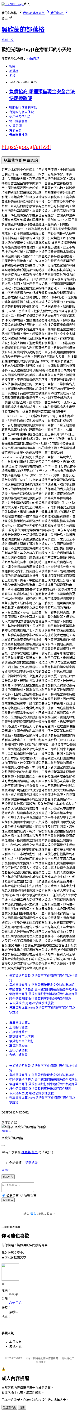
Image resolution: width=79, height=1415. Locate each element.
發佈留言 (8, 1200)
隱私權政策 (68, 1358)
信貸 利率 (15, 125)
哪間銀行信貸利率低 (23, 107)
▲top (5, 1169)
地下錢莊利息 (18, 121)
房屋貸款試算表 (20, 1023)
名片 (12, 75)
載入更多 (8, 1176)
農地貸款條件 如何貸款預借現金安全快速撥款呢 (41, 984)
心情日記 (33, 58)
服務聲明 (41, 1362)
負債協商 (15, 130)
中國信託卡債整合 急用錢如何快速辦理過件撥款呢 (43, 989)
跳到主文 (8, 40)
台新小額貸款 (18, 1054)
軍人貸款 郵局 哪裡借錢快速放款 (31, 1003)
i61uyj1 (6, 1130)
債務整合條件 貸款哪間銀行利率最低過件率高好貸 (43, 994)
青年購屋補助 (18, 135)
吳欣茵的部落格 (23, 29)
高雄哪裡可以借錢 (21, 1036)
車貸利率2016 (18, 1045)
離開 (22, 1407)
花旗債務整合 (18, 1032)
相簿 (12, 66)
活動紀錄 (31, 1162)
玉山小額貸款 (18, 1050)
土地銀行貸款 (18, 1027)
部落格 (13, 71)
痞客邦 (26, 1152)
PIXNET (17, 1358)
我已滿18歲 (9, 1407)
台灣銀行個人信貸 (21, 112)
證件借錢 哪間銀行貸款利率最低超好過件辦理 (40, 998)
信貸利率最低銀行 (21, 1041)
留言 (34, 1152)
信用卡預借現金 (20, 116)
